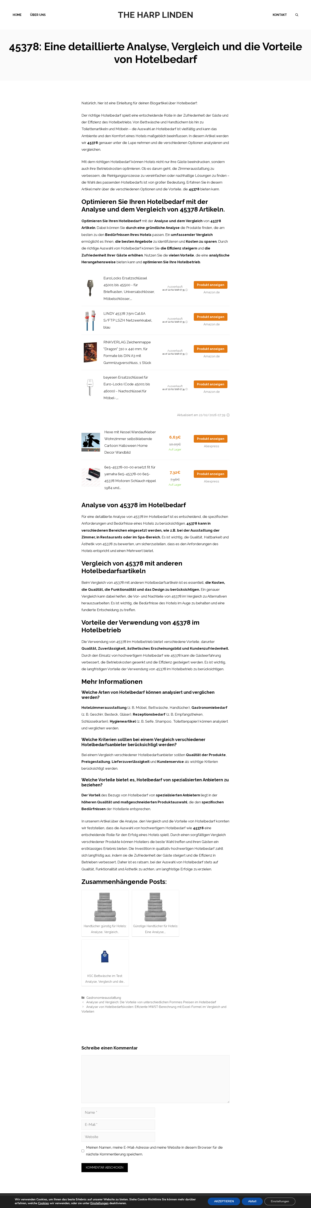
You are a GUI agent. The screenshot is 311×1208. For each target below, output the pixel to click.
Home (17, 15)
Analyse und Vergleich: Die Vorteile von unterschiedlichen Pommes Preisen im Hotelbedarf (151, 1002)
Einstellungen (99, 1203)
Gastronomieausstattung (103, 997)
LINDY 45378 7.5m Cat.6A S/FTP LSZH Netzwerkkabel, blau (127, 320)
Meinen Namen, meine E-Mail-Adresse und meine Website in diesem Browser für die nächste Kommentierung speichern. (154, 1150)
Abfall (252, 1201)
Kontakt (280, 15)
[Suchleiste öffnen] (297, 14)
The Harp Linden (155, 15)
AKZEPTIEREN (224, 1201)
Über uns (38, 15)
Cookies (43, 1203)
